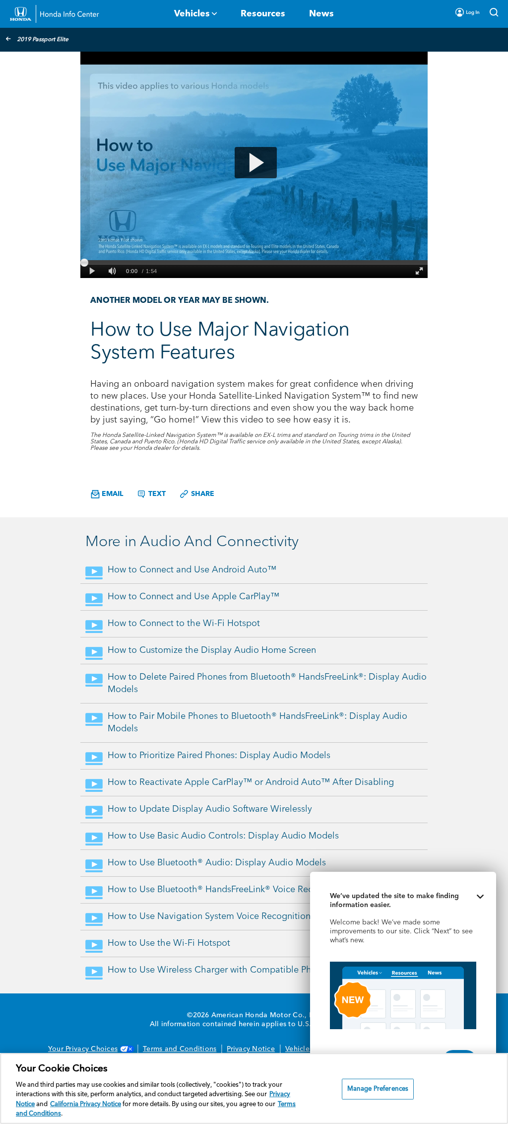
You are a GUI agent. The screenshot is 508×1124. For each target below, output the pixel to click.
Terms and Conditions (179, 1049)
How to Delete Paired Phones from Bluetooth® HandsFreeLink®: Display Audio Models (267, 683)
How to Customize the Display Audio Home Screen (212, 650)
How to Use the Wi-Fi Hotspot (169, 943)
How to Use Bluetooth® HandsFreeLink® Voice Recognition (227, 889)
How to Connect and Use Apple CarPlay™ (193, 596)
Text (156, 494)
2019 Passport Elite (42, 40)
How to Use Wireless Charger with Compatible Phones (219, 970)
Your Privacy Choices (83, 1049)
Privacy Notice (251, 1049)
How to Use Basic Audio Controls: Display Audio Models (223, 836)
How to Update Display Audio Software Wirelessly (210, 809)
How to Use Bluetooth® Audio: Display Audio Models (217, 862)
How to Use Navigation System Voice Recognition (209, 916)
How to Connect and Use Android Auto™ (192, 569)
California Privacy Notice (85, 1104)
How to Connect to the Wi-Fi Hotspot (184, 623)
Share (201, 494)
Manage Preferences (377, 1089)
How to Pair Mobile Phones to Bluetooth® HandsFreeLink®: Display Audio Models (257, 722)
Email (111, 494)
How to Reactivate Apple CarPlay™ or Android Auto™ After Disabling (251, 782)
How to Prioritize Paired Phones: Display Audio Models (219, 755)
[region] (254, 1088)
